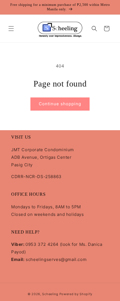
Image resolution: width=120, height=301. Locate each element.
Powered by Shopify (76, 294)
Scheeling (50, 294)
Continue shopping (60, 103)
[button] (11, 28)
